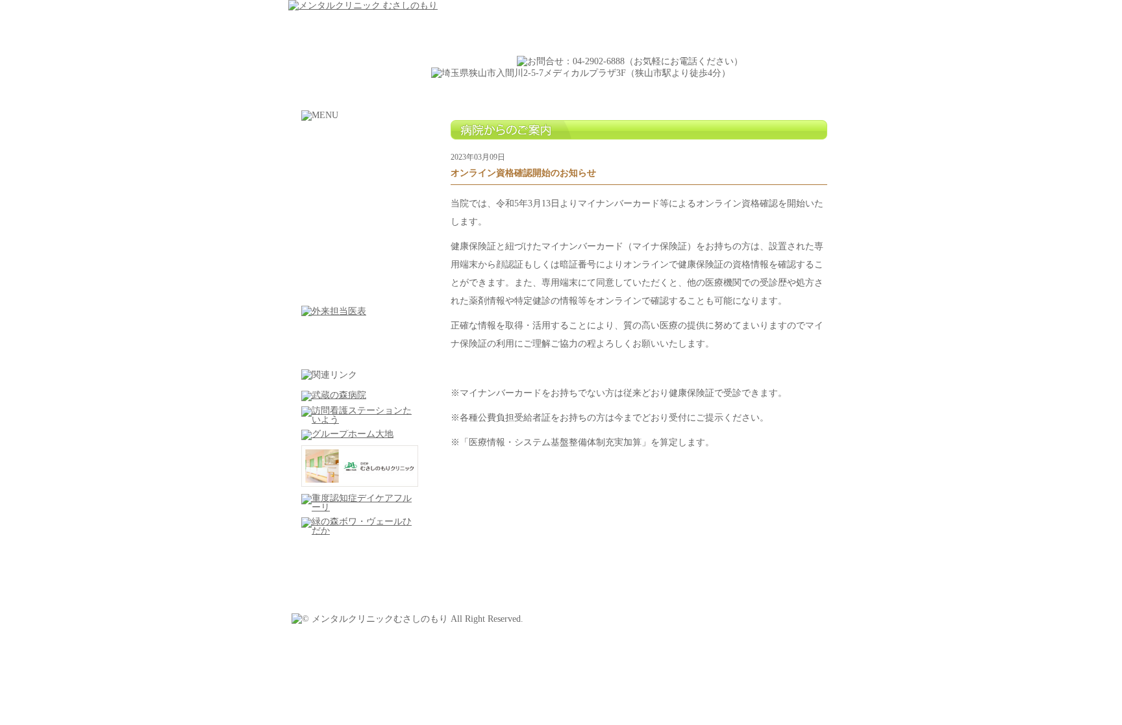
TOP (359, 141)
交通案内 (359, 229)
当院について (359, 171)
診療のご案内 (359, 200)
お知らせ (359, 287)
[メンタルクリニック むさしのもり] (363, 5)
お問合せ (359, 258)
